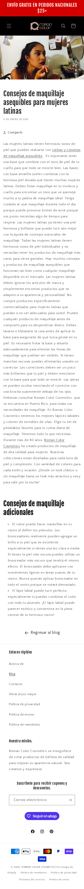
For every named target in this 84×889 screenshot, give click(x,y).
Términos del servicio (32, 879)
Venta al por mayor (23, 694)
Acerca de (16, 664)
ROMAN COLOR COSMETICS (39, 867)
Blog (12, 674)
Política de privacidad (24, 704)
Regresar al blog (45, 632)
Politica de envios (21, 714)
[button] (9, 26)
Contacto (15, 684)
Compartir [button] (15, 132)
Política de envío (59, 879)
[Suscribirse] (70, 800)
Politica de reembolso (24, 724)
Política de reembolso (34, 872)
